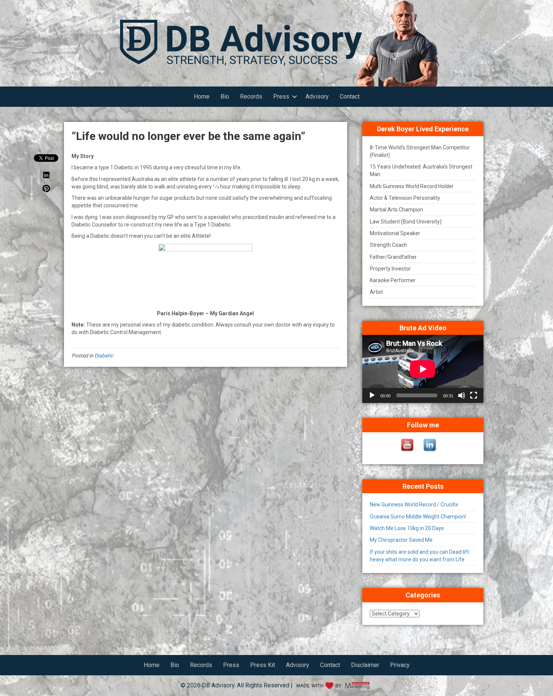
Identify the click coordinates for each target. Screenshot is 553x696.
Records (251, 96)
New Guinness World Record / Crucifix (414, 504)
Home (202, 96)
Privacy (400, 665)
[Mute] (461, 395)
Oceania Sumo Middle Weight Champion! (418, 517)
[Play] (372, 395)
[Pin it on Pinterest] (46, 190)
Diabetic (103, 356)
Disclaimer (365, 665)
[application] (422, 369)
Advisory (317, 96)
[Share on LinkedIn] (46, 177)
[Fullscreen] (473, 395)
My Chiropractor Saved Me (401, 540)
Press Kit (262, 665)
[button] (294, 96)
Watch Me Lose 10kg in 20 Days (407, 528)
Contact (350, 96)
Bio (224, 96)
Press (281, 96)
